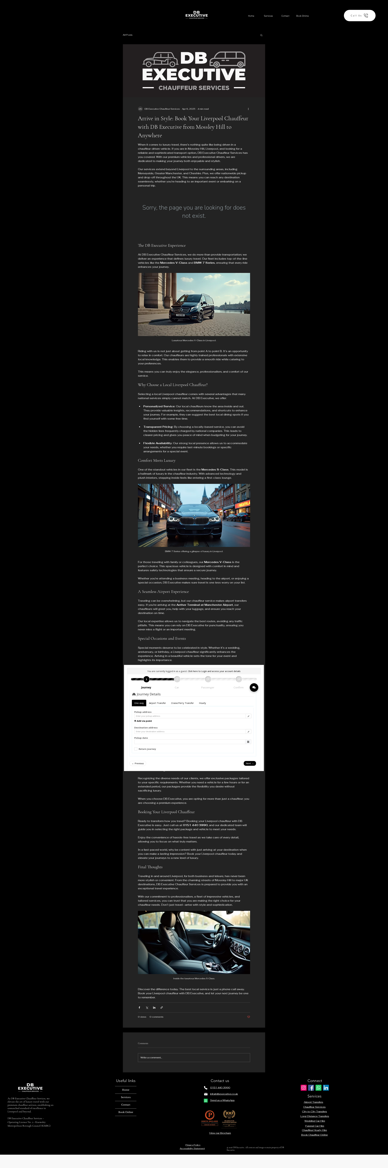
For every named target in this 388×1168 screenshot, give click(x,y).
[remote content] (194, 215)
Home (125, 1089)
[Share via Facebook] (139, 1007)
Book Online (125, 1112)
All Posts (127, 35)
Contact (125, 1104)
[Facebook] (311, 1088)
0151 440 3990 (220, 1087)
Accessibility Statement (192, 1148)
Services (126, 1097)
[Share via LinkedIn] (154, 1007)
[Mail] (206, 1094)
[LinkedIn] (326, 1088)
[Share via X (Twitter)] (146, 1007)
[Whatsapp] (206, 1100)
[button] (261, 35)
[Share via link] (161, 1007)
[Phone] (206, 1088)
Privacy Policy (193, 1145)
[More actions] (248, 109)
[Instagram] (304, 1088)
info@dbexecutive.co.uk (224, 1094)
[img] (196, 30)
